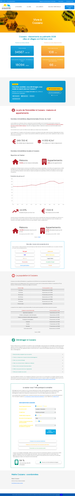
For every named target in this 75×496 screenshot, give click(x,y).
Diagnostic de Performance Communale (47, 1)
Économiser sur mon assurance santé (37, 448)
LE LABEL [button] (29, 6)
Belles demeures (50, 255)
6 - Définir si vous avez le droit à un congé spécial (22, 369)
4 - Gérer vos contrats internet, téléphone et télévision (23, 363)
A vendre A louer (50, 262)
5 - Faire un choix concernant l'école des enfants (21, 366)
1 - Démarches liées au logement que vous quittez (22, 354)
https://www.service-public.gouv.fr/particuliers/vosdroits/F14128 (42, 379)
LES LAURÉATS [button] (39, 6)
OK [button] (61, 494)
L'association (60, 1)
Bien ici (25, 258)
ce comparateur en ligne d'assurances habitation (34, 396)
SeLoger (25, 251)
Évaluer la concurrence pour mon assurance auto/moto (37, 444)
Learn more (58, 494)
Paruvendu (25, 262)
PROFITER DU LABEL (69, 7)
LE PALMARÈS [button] (18, 6)
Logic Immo (50, 258)
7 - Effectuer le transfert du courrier (19, 371)
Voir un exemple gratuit (55, 92)
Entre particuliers (24, 265)
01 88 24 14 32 (56, 396)
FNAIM (39, 237)
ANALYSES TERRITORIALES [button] (54, 6)
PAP (25, 255)
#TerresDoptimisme (11, 1)
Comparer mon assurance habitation (37, 441)
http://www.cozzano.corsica (17, 483)
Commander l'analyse (55, 88)
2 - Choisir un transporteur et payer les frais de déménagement (24, 357)
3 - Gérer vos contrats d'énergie (18, 360)
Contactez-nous (69, 1)
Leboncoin (50, 251)
